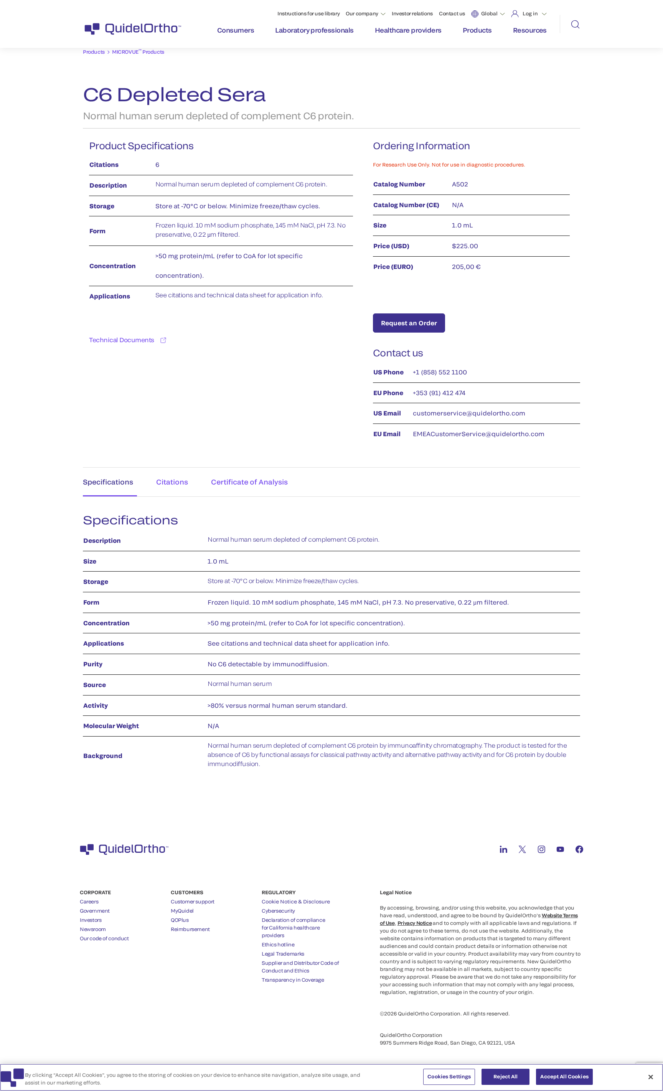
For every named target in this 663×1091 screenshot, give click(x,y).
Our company (362, 13)
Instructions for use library (308, 13)
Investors (91, 920)
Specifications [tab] (108, 482)
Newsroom (93, 929)
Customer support (192, 901)
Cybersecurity (278, 911)
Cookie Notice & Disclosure (296, 901)
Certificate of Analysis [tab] (249, 482)
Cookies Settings (449, 1076)
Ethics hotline (278, 944)
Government (95, 911)
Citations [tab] (172, 482)
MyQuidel (182, 911)
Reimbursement (190, 929)
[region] (331, 1077)
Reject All (505, 1076)
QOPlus (180, 920)
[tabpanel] (331, 644)
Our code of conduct (104, 938)
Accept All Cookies (564, 1076)
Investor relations (412, 13)
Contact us (452, 13)
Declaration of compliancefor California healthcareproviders (293, 927)
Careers (89, 901)
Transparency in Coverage (293, 980)
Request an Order (409, 322)
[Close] (650, 1076)
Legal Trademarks (283, 954)
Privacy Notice (414, 923)
